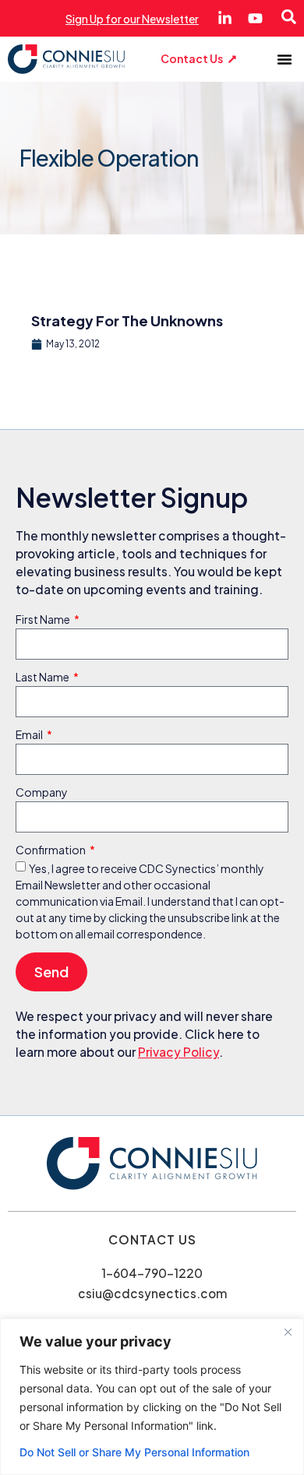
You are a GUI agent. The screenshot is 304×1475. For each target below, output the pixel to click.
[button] (284, 59)
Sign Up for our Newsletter (132, 19)
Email (30, 735)
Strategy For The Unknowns (127, 320)
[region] (152, 1396)
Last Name (43, 677)
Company (42, 793)
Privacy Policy (178, 1051)
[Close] (287, 1331)
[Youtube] (255, 18)
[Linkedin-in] (224, 18)
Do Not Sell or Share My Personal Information (134, 1452)
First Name (44, 620)
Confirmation (51, 850)
